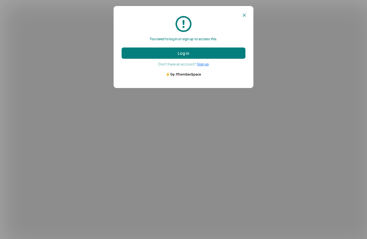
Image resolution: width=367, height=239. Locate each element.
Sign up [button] (203, 64)
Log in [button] (183, 53)
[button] (244, 15)
